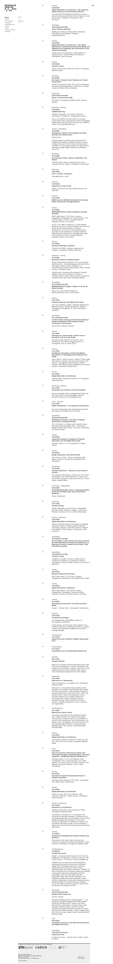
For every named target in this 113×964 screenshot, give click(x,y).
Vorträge (20, 20)
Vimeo (79, 958)
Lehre (7, 19)
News (7, 17)
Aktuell (19, 17)
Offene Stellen (10, 30)
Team (7, 28)
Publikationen (10, 24)
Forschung (9, 21)
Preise (19, 22)
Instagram (83, 958)
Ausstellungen (21, 21)
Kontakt (8, 31)
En (93, 5)
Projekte (8, 23)
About (7, 26)
